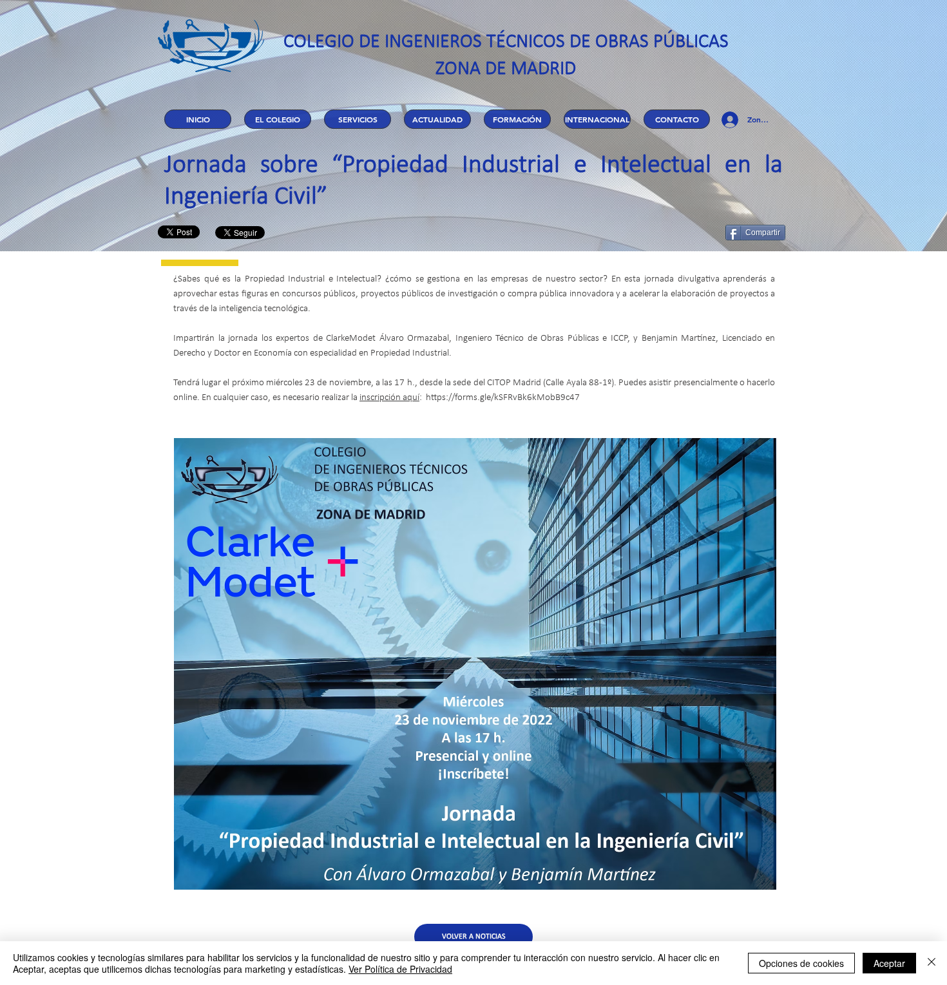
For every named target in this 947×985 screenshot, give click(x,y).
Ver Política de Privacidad (400, 968)
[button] (277, 119)
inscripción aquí (389, 398)
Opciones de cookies (801, 963)
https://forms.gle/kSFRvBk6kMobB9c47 (503, 398)
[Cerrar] (931, 963)
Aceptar (889, 963)
